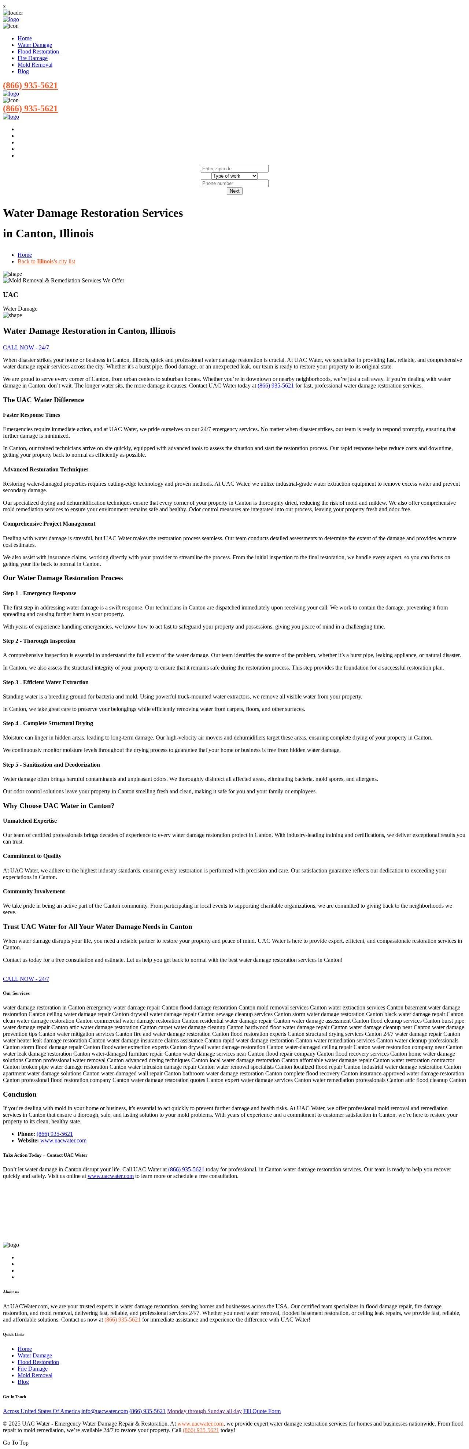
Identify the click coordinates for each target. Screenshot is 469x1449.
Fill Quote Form (262, 1411)
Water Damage (35, 45)
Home (25, 38)
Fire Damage (33, 58)
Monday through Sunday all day (204, 1411)
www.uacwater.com (63, 1140)
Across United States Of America (41, 1411)
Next (235, 191)
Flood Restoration (38, 51)
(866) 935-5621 (30, 85)
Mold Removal (35, 65)
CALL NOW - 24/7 (26, 347)
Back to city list (46, 261)
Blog (23, 71)
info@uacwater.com (104, 1411)
